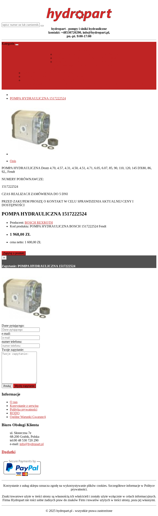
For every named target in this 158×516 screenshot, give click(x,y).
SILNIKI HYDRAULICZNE (53, 69)
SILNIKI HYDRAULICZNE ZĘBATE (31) (57, 80)
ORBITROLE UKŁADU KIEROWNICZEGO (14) (57, 73)
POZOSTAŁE (102, 84)
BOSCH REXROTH (39, 222)
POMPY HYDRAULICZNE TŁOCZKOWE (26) (87, 54)
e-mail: (6, 333)
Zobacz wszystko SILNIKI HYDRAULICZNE (53, 84)
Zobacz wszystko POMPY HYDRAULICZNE (83, 65)
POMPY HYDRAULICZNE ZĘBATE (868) (87, 58)
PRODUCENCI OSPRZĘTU (132, 84)
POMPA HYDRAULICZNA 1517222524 (38, 98)
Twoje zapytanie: (13, 349)
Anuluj (7, 385)
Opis (13, 161)
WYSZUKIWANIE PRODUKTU (93, 87)
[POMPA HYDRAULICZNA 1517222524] (35, 154)
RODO (15, 413)
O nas (13, 402)
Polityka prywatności (23, 409)
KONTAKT (125, 87)
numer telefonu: (12, 341)
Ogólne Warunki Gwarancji (28, 417)
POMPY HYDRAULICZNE (83, 50)
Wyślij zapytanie (24, 385)
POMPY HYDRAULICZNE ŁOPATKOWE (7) (87, 61)
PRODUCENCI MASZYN (51, 87)
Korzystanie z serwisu (24, 405)
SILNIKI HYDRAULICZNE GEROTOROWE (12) (57, 76)
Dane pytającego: (13, 325)
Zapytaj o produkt (13, 253)
